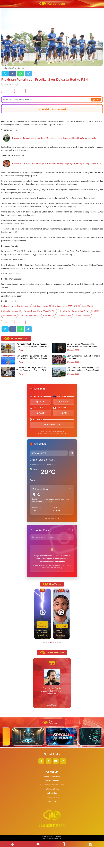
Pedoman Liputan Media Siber (52, 785)
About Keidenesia (52, 781)
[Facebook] (12, 73)
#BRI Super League (40, 306)
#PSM (96, 311)
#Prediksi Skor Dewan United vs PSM (75, 311)
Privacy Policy (52, 801)
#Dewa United (87, 306)
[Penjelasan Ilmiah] (70, 489)
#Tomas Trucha (65, 315)
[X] (5, 73)
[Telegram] (28, 73)
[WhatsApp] (20, 73)
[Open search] (90, 844)
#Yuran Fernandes (83, 315)
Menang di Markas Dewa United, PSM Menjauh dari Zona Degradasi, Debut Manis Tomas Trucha (54, 138)
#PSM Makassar (9, 315)
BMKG (57, 518)
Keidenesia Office (52, 789)
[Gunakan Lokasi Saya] (71, 453)
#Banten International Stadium (15, 306)
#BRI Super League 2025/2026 (64, 306)
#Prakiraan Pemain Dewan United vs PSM (38, 311)
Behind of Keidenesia (52, 776)
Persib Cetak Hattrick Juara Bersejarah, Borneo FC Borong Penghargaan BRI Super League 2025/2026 (56, 163)
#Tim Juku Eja (48, 315)
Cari (97, 99)
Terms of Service (52, 797)
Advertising (52, 793)
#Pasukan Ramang (10, 311)
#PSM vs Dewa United (29, 315)
